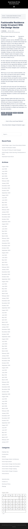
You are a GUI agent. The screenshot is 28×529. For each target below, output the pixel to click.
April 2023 (4, 262)
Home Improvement (7, 461)
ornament (20, 112)
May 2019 (4, 375)
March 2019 (5, 379)
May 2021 (4, 317)
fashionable (9, 112)
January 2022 (5, 298)
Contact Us (5, 481)
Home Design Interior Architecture (10, 459)
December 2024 (6, 214)
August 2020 (5, 339)
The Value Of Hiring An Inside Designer (11, 150)
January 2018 (5, 413)
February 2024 (5, 238)
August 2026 (5, 166)
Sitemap (4, 486)
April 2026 (4, 176)
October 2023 (5, 248)
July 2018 (4, 399)
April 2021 (4, 320)
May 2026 (4, 173)
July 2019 (4, 370)
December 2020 (6, 329)
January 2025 (5, 212)
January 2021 (5, 327)
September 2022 (6, 279)
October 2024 (5, 219)
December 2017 (6, 415)
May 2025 (4, 202)
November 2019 (6, 360)
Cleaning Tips (5, 452)
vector (9, 114)
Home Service (5, 473)
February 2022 (5, 296)
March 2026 (5, 178)
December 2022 (6, 272)
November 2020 (6, 331)
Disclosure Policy (6, 484)
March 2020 (5, 351)
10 (3, 503)
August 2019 (5, 367)
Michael (4, 30)
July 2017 (4, 427)
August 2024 (5, 224)
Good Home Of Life (14, 2)
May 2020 (4, 346)
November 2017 (6, 418)
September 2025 (6, 192)
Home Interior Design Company (10, 471)
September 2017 (6, 422)
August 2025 (5, 195)
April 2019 (4, 377)
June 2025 (4, 200)
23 (24, 506)
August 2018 (5, 396)
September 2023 (6, 250)
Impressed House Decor (8, 156)
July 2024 (4, 226)
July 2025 (4, 197)
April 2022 (4, 291)
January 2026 (5, 183)
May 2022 (4, 288)
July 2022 (4, 284)
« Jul (3, 513)
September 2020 (6, 336)
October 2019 (5, 363)
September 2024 (6, 221)
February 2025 (5, 209)
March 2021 (5, 322)
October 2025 (5, 190)
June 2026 (4, 171)
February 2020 (5, 353)
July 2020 (4, 341)
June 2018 (4, 401)
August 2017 (5, 425)
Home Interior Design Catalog (9, 468)
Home (3, 15)
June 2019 (4, 372)
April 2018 (4, 406)
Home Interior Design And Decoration (10, 32)
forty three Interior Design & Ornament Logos (13, 125)
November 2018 (6, 389)
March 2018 (5, 408)
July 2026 (4, 169)
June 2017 (4, 430)
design (3, 112)
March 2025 (5, 207)
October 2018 (5, 391)
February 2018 (5, 411)
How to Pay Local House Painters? (14, 121)
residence (4, 114)
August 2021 (5, 310)
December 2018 (6, 387)
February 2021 (5, 324)
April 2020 (4, 348)
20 (14, 506)
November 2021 (6, 303)
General (4, 456)
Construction (5, 454)
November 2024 (6, 216)
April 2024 (4, 233)
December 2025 (6, 185)
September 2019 (6, 365)
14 (17, 503)
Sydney (14, 526)
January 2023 (5, 269)
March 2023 (5, 264)
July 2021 (4, 312)
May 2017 (4, 432)
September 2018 (6, 394)
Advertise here (5, 479)
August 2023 (5, 252)
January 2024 (5, 240)
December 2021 (6, 300)
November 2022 (6, 274)
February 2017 (5, 439)
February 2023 (5, 267)
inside (15, 112)
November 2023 (6, 245)
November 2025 (6, 188)
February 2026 (5, 181)
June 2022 (4, 286)
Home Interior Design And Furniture (10, 466)
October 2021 (5, 305)
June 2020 (4, 343)
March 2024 (5, 236)
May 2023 (4, 260)
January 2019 (5, 384)
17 (3, 506)
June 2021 (4, 315)
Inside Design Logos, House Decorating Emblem (14, 145)
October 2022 (5, 276)
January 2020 (5, 355)
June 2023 (4, 257)
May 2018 (4, 403)
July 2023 (4, 255)
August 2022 (5, 281)
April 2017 (4, 435)
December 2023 (6, 243)
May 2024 (4, 231)
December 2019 (6, 358)
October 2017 (5, 420)
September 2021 (6, 307)
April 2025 (4, 205)
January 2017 (5, 442)
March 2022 (5, 293)
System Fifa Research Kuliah (9, 147)
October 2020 (5, 334)
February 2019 (5, 382)
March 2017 (5, 437)
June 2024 (4, 228)
